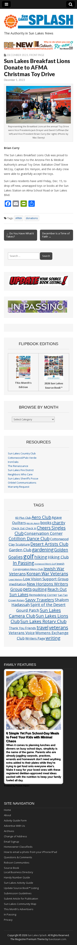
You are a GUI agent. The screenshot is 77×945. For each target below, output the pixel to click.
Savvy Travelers (39, 599)
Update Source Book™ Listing (21, 888)
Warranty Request (18, 486)
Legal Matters (16, 579)
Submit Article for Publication (21, 898)
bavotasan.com (57, 939)
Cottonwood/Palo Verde (22, 457)
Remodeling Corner (43, 595)
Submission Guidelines (18, 893)
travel (42, 628)
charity (58, 522)
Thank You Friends (22, 628)
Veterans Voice (22, 632)
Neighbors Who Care (20, 474)
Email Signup (11, 841)
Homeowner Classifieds (18, 846)
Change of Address (15, 836)
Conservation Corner (43, 533)
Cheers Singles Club (40, 530)
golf (28, 556)
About (7, 815)
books (46, 522)
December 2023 (17, 55)
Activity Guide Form (15, 820)
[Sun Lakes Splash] (38, 19)
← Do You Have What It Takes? (20, 235)
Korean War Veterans (47, 573)
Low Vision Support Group (46, 578)
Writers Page (35, 638)
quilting (39, 589)
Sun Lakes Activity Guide (18, 883)
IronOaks (13, 462)
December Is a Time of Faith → (56, 235)
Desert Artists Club (49, 544)
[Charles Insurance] (38, 45)
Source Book (11, 868)
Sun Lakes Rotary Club (43, 621)
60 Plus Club (23, 518)
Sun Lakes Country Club (22, 453)
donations (32, 218)
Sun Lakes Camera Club (35, 613)
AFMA (18, 218)
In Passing (23, 563)
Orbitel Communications (22, 482)
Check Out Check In (23, 528)
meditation (17, 584)
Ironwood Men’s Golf (45, 563)
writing (53, 638)
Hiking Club (58, 557)
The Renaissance (18, 466)
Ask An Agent (33, 523)
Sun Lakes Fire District (21, 470)
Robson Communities (16, 862)
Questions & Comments (18, 857)
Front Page (36, 55)
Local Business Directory (18, 872)
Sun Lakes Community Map (20, 904)
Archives (9, 831)
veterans (58, 627)
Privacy (8, 920)
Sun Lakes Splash (37, 935)
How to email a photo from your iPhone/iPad (30, 852)
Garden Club (20, 549)
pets (27, 589)
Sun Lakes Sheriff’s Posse (23, 478)
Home (7, 810)
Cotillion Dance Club (29, 538)
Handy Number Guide (17, 877)
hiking (40, 557)
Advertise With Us (14, 826)
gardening (43, 549)
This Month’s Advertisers (18, 909)
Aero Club (41, 517)
